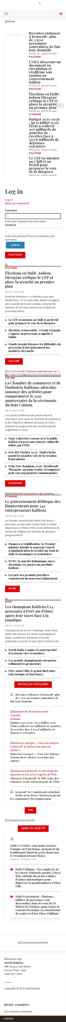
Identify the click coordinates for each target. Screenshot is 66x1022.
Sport (8, 602)
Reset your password (17, 203)
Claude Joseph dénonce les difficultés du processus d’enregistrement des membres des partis (34, 347)
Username (11, 210)
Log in (8, 199)
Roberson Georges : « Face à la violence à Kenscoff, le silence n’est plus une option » (35, 757)
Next (61, 105)
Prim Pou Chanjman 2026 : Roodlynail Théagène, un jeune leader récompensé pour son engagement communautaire (34, 469)
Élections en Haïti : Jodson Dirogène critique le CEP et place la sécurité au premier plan (44, 100)
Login (46, 4)
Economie (35, 115)
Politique (35, 57)
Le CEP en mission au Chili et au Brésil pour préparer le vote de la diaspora (44, 165)
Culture (10, 378)
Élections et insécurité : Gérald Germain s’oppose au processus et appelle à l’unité (34, 333)
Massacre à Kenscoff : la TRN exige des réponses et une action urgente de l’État (34, 780)
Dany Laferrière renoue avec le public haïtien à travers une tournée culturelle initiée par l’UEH (33, 442)
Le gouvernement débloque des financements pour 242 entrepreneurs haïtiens (32, 506)
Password (10, 225)
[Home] (10, 21)
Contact (9, 1019)
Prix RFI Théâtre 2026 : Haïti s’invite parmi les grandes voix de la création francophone (32, 455)
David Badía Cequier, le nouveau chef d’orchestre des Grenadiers (32, 651)
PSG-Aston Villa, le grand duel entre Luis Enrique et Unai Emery (32, 672)
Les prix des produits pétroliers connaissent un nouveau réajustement (32, 576)
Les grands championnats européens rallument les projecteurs (32, 662)
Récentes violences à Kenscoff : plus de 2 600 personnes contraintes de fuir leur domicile (45, 41)
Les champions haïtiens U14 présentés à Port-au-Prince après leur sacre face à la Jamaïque (29, 613)
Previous (58, 105)
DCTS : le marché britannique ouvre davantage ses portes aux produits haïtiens (31, 564)
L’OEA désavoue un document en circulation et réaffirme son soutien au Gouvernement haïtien (45, 71)
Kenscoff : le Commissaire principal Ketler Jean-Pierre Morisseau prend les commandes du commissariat (35, 795)
